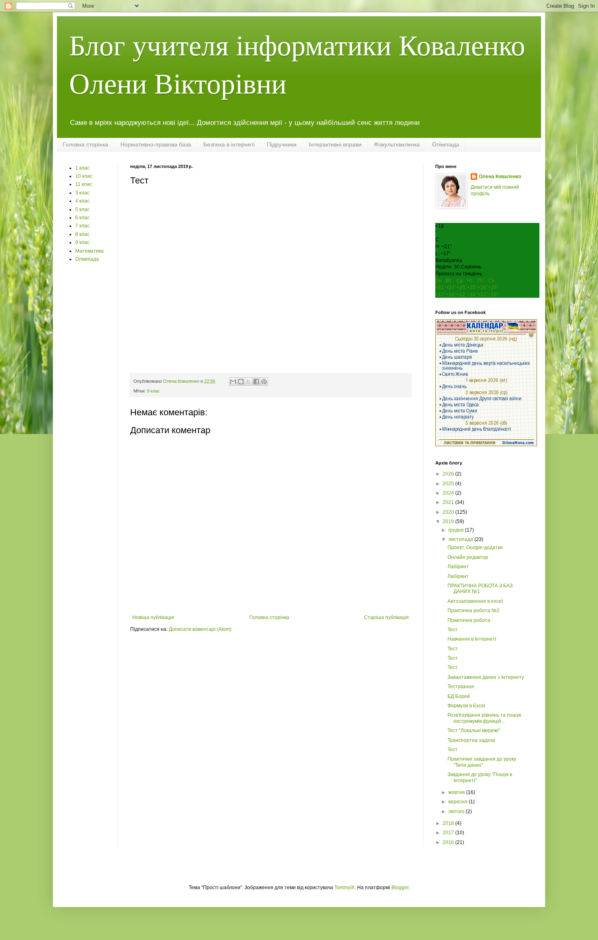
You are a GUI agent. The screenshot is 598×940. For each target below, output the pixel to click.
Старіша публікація (386, 617)
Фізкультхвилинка (397, 144)
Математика (89, 251)
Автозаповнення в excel (475, 601)
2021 (449, 502)
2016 (449, 842)
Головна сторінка (85, 144)
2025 (449, 483)
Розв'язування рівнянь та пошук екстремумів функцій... (484, 718)
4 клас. (83, 201)
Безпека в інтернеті (229, 144)
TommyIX (344, 887)
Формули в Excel (466, 706)
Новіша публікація (153, 617)
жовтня (457, 792)
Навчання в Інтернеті (471, 639)
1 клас (82, 168)
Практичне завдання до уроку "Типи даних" (481, 762)
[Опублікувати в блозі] (241, 381)
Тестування (460, 686)
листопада (461, 539)
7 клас (82, 226)
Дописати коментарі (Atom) (200, 629)
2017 (449, 832)
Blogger (399, 887)
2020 (449, 512)
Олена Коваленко (500, 176)
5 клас (82, 209)
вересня (458, 802)
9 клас (153, 390)
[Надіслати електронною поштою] (233, 381)
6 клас (82, 217)
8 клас (82, 234)
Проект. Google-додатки (475, 547)
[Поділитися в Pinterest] (264, 381)
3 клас (82, 193)
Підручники (282, 144)
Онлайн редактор (467, 557)
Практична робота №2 (473, 610)
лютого (457, 811)
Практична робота (468, 620)
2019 (449, 521)
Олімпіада (445, 144)
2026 (449, 474)
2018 (449, 823)
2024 (449, 493)
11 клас (83, 184)
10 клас (83, 176)
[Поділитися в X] (248, 381)
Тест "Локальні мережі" (473, 730)
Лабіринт (458, 566)
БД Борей (458, 696)
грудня (456, 530)
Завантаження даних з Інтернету (485, 677)
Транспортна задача (471, 740)
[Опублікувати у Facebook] (256, 381)
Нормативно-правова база (155, 144)
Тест (452, 629)
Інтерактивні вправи (335, 144)
